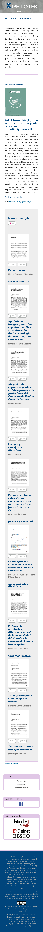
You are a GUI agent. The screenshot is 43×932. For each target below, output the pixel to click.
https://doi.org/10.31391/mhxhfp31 (19, 202)
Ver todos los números (11, 763)
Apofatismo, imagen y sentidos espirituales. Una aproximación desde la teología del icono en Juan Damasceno (20, 330)
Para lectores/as (21, 781)
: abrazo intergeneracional (20, 748)
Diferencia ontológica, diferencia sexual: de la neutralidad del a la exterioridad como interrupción (20, 635)
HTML (23, 264)
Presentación (17, 270)
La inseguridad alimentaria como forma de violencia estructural (20, 566)
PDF (11, 223)
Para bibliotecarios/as (21, 787)
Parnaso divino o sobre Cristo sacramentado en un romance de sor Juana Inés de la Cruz (20, 503)
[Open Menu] (2, 3)
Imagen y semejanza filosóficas (15, 447)
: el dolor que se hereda (20, 698)
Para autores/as (21, 784)
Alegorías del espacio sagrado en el (21, 392)
